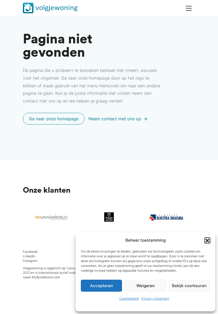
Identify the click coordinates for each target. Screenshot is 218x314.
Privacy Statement (155, 298)
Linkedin (29, 256)
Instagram (30, 261)
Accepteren (101, 285)
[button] (207, 240)
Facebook (30, 252)
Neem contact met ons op (115, 119)
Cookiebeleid (129, 298)
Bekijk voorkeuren (189, 285)
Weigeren (145, 285)
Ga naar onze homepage (53, 118)
